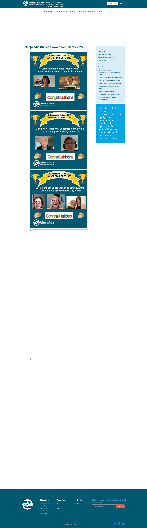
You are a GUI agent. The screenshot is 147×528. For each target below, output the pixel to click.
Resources (82, 11)
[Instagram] (119, 523)
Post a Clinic (101, 67)
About (100, 11)
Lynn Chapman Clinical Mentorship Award (110, 83)
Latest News (101, 51)
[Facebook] (114, 523)
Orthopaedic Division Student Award (109, 94)
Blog (58, 503)
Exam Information (44, 508)
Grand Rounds (43, 511)
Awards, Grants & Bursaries (105, 70)
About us (76, 503)
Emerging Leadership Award (107, 91)
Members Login (112, 3)
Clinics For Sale (102, 60)
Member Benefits (47, 11)
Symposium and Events (104, 54)
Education (73, 11)
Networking (91, 11)
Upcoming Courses (61, 11)
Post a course (43, 513)
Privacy (80, 524)
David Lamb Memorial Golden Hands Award (110, 77)
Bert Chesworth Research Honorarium (109, 80)
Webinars (59, 508)
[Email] (123, 523)
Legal (75, 524)
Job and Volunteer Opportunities (106, 57)
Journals (59, 506)
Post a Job (101, 63)
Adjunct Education (45, 506)
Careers (76, 506)
